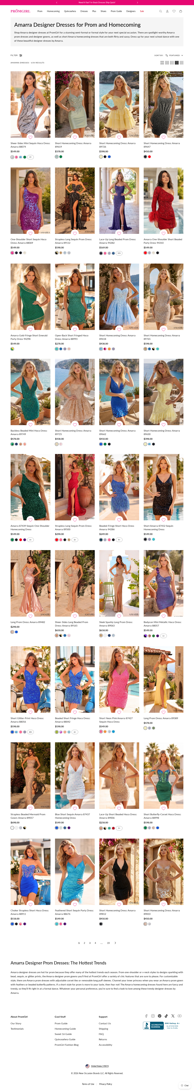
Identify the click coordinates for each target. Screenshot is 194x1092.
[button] (160, 11)
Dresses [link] (84, 11)
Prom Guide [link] (116, 11)
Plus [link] (94, 11)
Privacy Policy (105, 1084)
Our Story (16, 1023)
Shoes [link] (103, 11)
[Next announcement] (137, 2)
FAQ (101, 1033)
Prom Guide (61, 1023)
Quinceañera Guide (65, 1039)
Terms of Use (88, 1084)
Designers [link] (130, 11)
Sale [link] (142, 11)
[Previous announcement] (57, 2)
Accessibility (105, 1044)
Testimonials (17, 1028)
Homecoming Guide (65, 1028)
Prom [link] (39, 11)
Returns (103, 1039)
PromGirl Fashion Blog (67, 1044)
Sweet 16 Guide (63, 1033)
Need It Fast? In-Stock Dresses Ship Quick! (97, 2)
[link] (167, 11)
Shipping (103, 1028)
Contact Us (105, 1023)
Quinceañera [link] (70, 11)
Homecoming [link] (53, 11)
